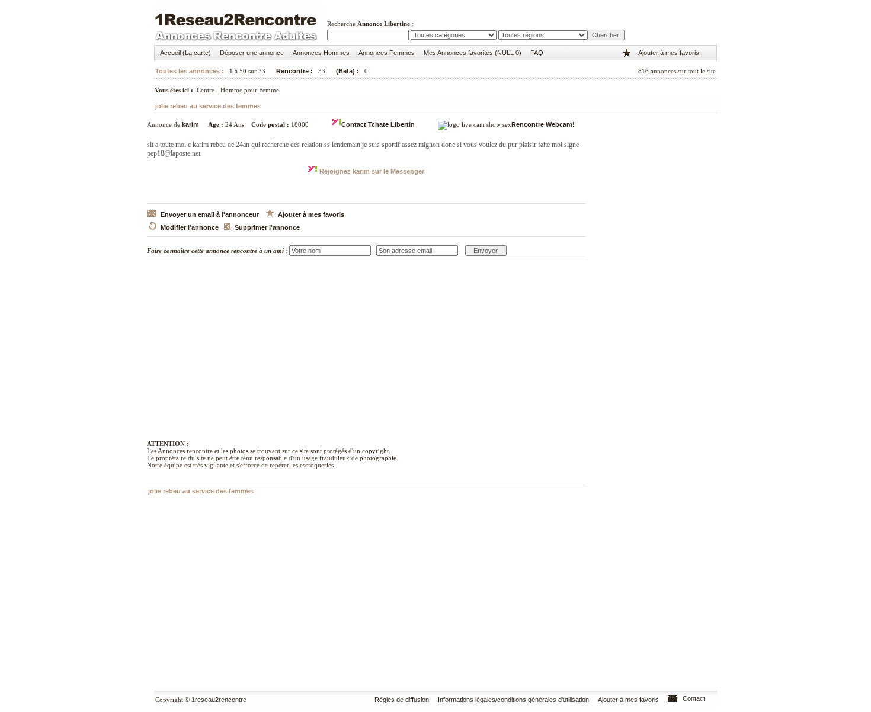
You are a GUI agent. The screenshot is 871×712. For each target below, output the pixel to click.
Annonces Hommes (321, 52)
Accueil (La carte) (185, 52)
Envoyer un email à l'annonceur (210, 214)
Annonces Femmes (386, 52)
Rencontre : (293, 71)
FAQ (536, 52)
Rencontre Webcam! (543, 124)
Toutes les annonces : (189, 71)
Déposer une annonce (252, 52)
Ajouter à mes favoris (668, 52)
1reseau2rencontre (218, 699)
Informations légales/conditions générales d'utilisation (513, 699)
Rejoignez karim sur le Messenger (371, 171)
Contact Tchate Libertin (378, 124)
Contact (694, 698)
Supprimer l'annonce (267, 227)
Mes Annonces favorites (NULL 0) (472, 52)
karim (190, 124)
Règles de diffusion (401, 699)
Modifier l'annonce (190, 227)
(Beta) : (347, 71)
